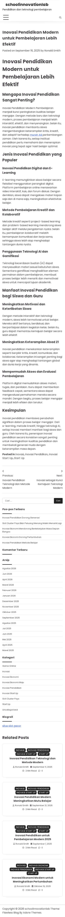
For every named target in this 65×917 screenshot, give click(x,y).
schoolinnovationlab (27, 4)
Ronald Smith (52, 50)
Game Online (9, 665)
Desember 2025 (10, 601)
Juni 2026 (7, 573)
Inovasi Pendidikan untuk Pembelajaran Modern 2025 (32, 837)
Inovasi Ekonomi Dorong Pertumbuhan (21, 537)
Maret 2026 (8, 584)
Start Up (19, 458)
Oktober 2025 (9, 612)
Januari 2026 (9, 595)
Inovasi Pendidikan (36, 454)
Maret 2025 (8, 650)
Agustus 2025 (9, 623)
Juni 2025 (7, 633)
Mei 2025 (7, 639)
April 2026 (7, 579)
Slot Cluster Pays (10, 698)
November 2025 (10, 606)
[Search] (60, 17)
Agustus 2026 (9, 568)
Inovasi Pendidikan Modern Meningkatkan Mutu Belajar (32, 799)
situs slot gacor (11, 726)
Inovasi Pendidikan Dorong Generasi (21, 517)
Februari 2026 (9, 590)
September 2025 (11, 617)
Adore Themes (32, 912)
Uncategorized (10, 709)
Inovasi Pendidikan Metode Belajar (20, 542)
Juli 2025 (6, 628)
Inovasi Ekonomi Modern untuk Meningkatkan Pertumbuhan (32, 879)
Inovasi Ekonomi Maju (13, 682)
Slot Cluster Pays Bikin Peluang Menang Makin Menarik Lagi (32, 523)
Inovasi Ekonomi (10, 676)
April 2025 (7, 644)
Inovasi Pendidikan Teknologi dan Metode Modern (33, 760)
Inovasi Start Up (10, 693)
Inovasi (19, 454)
